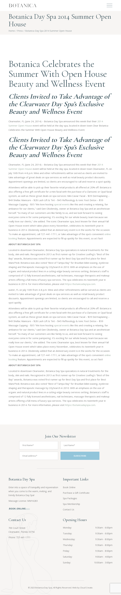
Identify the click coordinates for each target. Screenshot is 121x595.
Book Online (69, 487)
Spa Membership (71, 503)
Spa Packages (70, 498)
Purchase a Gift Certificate (76, 492)
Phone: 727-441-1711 (19, 537)
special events (62, 204)
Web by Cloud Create (82, 587)
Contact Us (68, 509)
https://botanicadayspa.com (80, 284)
